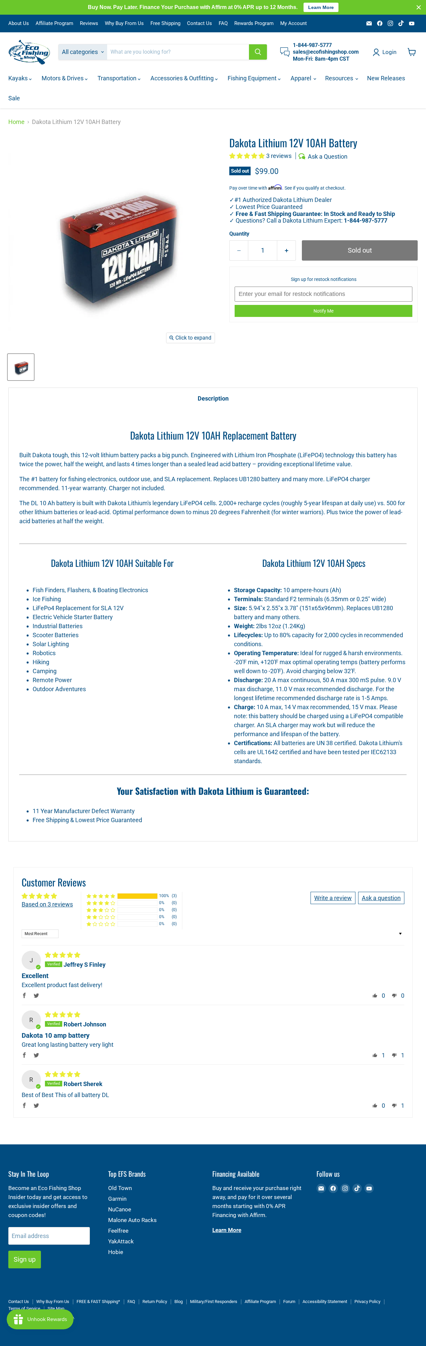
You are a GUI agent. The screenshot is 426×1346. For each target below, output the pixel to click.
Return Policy (154, 1301)
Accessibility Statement (325, 1301)
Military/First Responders (213, 1301)
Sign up (25, 1259)
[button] (247, 156)
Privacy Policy (367, 1301)
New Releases (386, 78)
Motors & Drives (63, 78)
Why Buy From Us (124, 23)
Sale (14, 98)
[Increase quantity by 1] (286, 250)
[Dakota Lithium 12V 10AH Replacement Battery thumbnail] (21, 367)
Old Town (120, 1188)
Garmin (117, 1198)
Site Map (56, 1308)
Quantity (239, 234)
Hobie (115, 1252)
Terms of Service (24, 1308)
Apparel (302, 78)
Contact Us (199, 23)
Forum (289, 1301)
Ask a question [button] (381, 897)
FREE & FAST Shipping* (98, 1301)
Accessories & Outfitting (182, 78)
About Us (18, 23)
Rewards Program (254, 23)
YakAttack (121, 1241)
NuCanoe (119, 1209)
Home (16, 122)
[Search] (258, 52)
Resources (339, 78)
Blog (178, 1301)
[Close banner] (419, 7)
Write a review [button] (333, 897)
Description (213, 398)
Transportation (118, 78)
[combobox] (178, 52)
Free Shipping (165, 23)
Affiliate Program (54, 23)
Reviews (89, 23)
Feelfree (118, 1230)
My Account (293, 23)
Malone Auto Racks (132, 1220)
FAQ (223, 23)
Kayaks (18, 78)
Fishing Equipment (253, 78)
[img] (62, 954)
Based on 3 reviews (47, 904)
